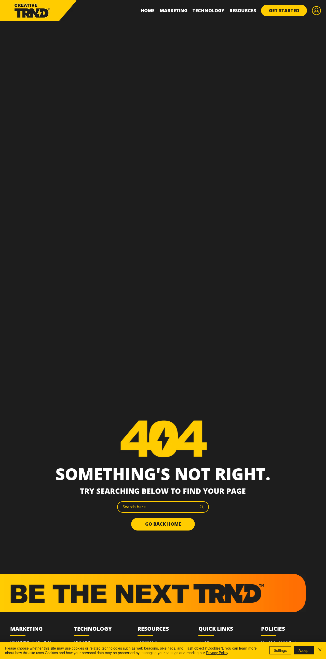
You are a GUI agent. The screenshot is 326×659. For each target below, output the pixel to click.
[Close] (320, 650)
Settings (280, 650)
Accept (303, 650)
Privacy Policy (217, 652)
